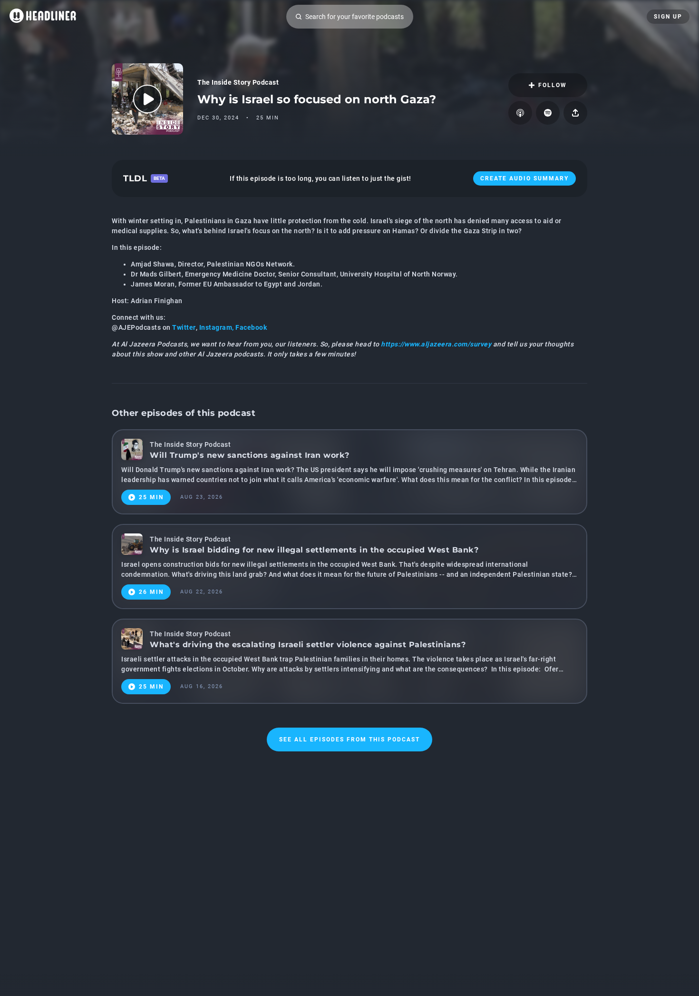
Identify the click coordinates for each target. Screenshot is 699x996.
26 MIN (151, 592)
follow (552, 85)
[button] (349, 99)
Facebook (251, 327)
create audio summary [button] (524, 178)
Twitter (184, 327)
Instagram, (217, 327)
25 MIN (151, 497)
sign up (668, 16)
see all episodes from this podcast (349, 739)
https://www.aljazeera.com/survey (436, 344)
